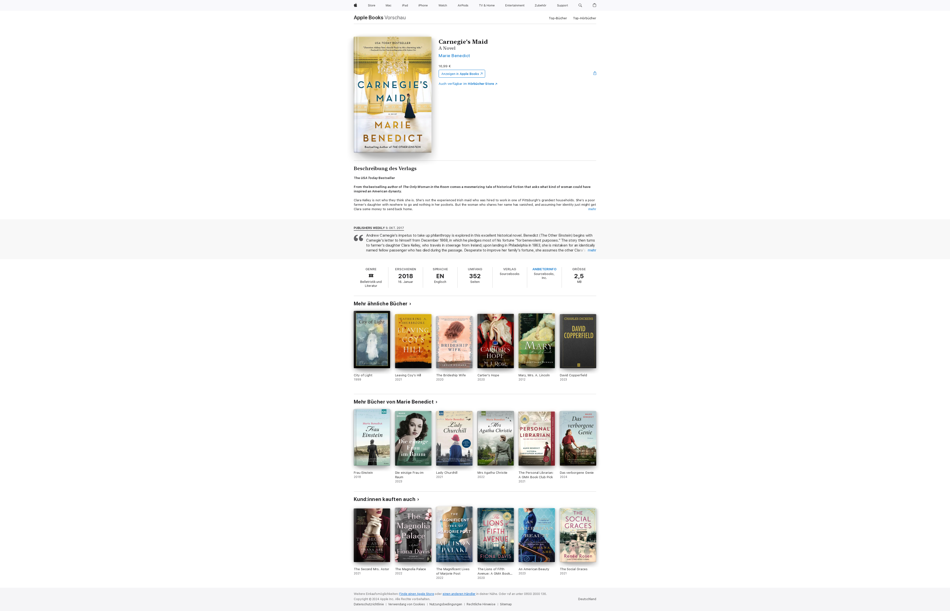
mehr (592, 209)
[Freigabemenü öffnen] (595, 74)
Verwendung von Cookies (406, 604)
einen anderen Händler (459, 594)
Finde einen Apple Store (416, 594)
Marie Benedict (454, 55)
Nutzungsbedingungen (445, 604)
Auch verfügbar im (466, 84)
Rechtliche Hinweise (481, 604)
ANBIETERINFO (544, 269)
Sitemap (506, 604)
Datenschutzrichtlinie (369, 604)
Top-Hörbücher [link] (584, 18)
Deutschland (587, 599)
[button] (580, 5)
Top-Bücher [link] (558, 18)
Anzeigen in (460, 74)
